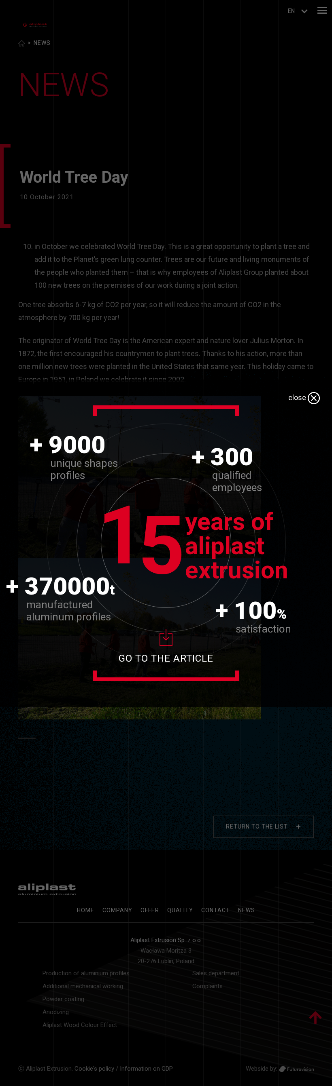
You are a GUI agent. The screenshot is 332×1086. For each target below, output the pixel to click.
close (298, 397)
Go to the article (166, 658)
